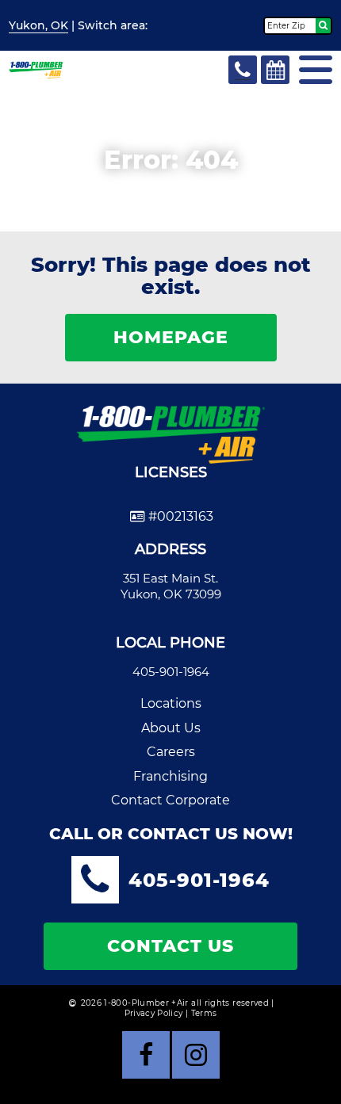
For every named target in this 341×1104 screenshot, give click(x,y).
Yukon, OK (38, 25)
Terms (204, 1013)
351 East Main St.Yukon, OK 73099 (171, 586)
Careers (171, 751)
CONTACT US (170, 946)
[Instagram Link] (196, 1055)
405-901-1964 (170, 671)
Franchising (170, 776)
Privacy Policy (154, 1013)
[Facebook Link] (146, 1055)
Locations (170, 703)
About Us (171, 727)
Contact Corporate (170, 800)
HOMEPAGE (170, 337)
